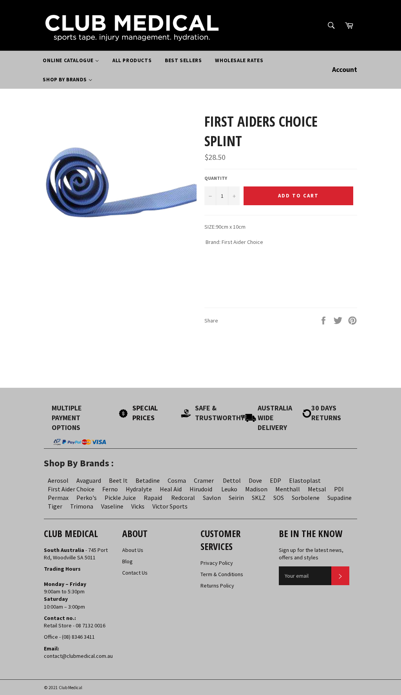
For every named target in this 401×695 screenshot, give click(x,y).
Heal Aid (171, 489)
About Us (132, 549)
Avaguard (88, 480)
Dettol (232, 480)
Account (344, 69)
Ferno (110, 489)
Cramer (204, 480)
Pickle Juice (120, 498)
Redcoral (183, 498)
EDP (275, 480)
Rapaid (153, 498)
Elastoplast (305, 480)
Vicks (138, 506)
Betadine (147, 480)
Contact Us (135, 572)
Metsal (317, 489)
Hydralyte (139, 489)
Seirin (236, 498)
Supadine (339, 498)
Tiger (55, 506)
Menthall (287, 489)
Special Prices (145, 412)
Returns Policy (217, 585)
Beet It (118, 480)
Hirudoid (201, 489)
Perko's (86, 498)
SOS (278, 498)
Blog (127, 561)
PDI (339, 489)
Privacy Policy (216, 562)
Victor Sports (170, 506)
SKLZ (259, 498)
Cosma (177, 480)
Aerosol (58, 480)
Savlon (212, 498)
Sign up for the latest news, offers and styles (311, 553)
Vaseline (112, 506)
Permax (58, 498)
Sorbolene (306, 498)
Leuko (229, 489)
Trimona (81, 506)
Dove (255, 480)
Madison (256, 489)
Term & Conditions (221, 574)
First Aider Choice (71, 489)
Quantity (215, 178)
